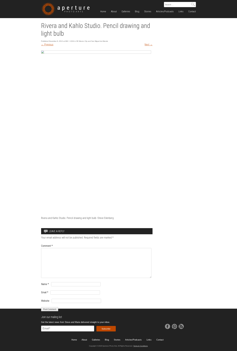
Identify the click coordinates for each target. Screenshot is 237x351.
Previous (47, 44)
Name (45, 284)
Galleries (126, 11)
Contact (192, 11)
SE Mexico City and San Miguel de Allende (92, 41)
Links (180, 11)
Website (45, 300)
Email (44, 292)
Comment (47, 245)
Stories (147, 11)
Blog (137, 11)
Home (103, 11)
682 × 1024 (69, 41)
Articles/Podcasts (165, 11)
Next (149, 44)
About (114, 11)
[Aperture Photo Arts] (65, 9)
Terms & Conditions (140, 346)
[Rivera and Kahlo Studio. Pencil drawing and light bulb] (96, 52)
